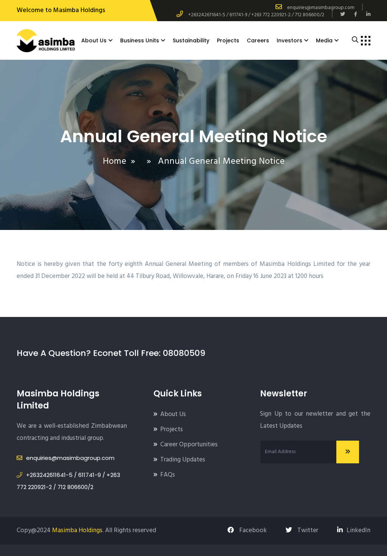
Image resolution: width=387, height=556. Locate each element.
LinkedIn (358, 530)
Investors (289, 40)
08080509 (184, 353)
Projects (228, 40)
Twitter (307, 530)
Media (324, 40)
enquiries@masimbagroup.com (320, 8)
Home (114, 161)
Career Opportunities (189, 445)
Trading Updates (182, 460)
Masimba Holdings (77, 530)
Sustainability (191, 40)
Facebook (252, 530)
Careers (258, 40)
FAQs (167, 475)
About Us (94, 40)
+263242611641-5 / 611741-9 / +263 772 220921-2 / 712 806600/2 (256, 15)
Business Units (139, 40)
